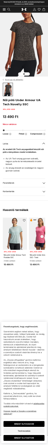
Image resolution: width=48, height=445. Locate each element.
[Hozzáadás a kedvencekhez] (24, 220)
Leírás (5, 144)
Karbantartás (8, 191)
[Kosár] (43, 9)
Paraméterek (8, 183)
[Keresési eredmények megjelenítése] (8, 9)
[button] (24, 74)
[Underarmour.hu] (24, 9)
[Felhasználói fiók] (34, 9)
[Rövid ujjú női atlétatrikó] (3, 80)
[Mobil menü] (4, 9)
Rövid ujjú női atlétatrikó (14, 80)
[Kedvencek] (39, 9)
